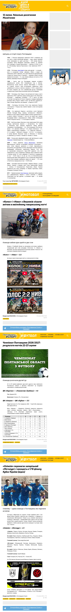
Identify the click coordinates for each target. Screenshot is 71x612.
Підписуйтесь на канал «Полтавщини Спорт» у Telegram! (26, 328)
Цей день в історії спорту (25, 6)
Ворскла (10, 140)
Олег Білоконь (24, 173)
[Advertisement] (60, 21)
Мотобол (31, 195)
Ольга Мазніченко (29, 142)
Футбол (30, 336)
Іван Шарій (21, 70)
